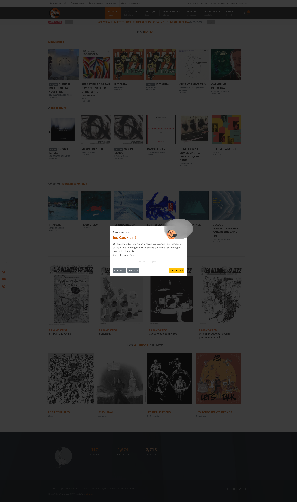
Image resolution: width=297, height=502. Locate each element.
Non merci (119, 270)
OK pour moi (176, 270)
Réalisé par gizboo (148, 261)
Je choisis (133, 270)
